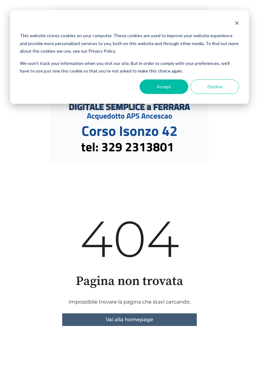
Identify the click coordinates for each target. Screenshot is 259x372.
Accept (164, 86)
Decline (215, 86)
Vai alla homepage (129, 320)
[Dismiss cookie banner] (237, 24)
